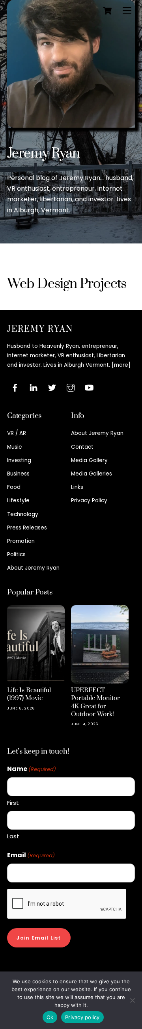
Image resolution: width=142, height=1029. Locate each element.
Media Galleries (91, 473)
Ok (50, 1017)
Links (77, 487)
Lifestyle (18, 500)
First (13, 803)
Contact (82, 447)
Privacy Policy (89, 500)
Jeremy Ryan (43, 153)
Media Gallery (89, 460)
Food (14, 487)
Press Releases (27, 527)
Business (18, 473)
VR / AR (16, 433)
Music (14, 447)
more (121, 365)
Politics (16, 554)
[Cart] (107, 11)
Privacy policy (82, 1017)
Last (13, 836)
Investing (19, 460)
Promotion (21, 541)
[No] (132, 1000)
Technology (22, 514)
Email (31, 855)
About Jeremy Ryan (33, 568)
